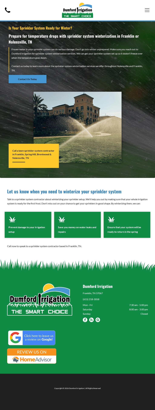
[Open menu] (147, 10)
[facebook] (85, 320)
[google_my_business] (98, 320)
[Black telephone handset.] (7, 13)
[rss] (91, 320)
